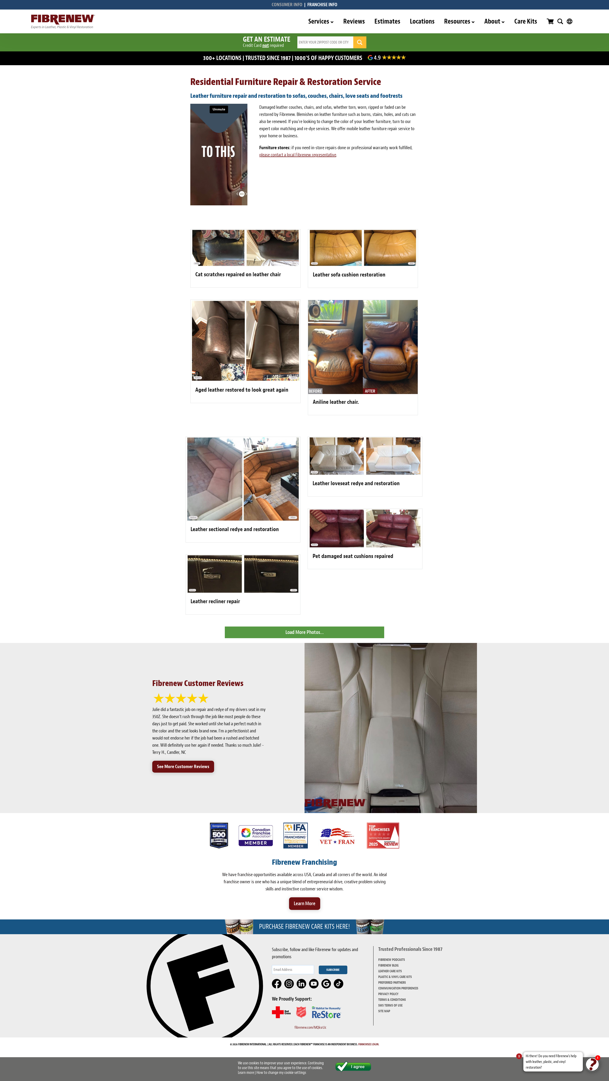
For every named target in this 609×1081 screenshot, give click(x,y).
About (492, 21)
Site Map (384, 1011)
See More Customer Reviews (183, 767)
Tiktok (339, 984)
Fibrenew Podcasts (391, 960)
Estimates (387, 21)
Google (326, 984)
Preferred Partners (392, 983)
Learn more (246, 1072)
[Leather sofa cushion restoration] (363, 265)
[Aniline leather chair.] (363, 392)
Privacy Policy (388, 994)
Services (318, 21)
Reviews (354, 21)
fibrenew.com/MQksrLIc (310, 1027)
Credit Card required (263, 45)
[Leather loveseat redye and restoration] (365, 474)
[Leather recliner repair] (243, 592)
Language (569, 21)
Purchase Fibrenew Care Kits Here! (304, 926)
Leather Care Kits (390, 971)
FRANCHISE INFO (322, 5)
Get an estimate (266, 39)
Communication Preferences (398, 988)
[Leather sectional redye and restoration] (243, 520)
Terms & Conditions (392, 1000)
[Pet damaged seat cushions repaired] (365, 547)
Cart (550, 21)
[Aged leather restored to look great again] (245, 380)
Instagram (289, 984)
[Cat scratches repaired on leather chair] (245, 265)
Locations (422, 21)
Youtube (314, 984)
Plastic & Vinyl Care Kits (395, 977)
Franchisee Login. (368, 1044)
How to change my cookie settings (281, 1072)
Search (560, 21)
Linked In (302, 984)
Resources (457, 21)
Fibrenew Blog (388, 965)
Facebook (277, 984)
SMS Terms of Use (390, 1005)
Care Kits (525, 21)
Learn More (304, 903)
